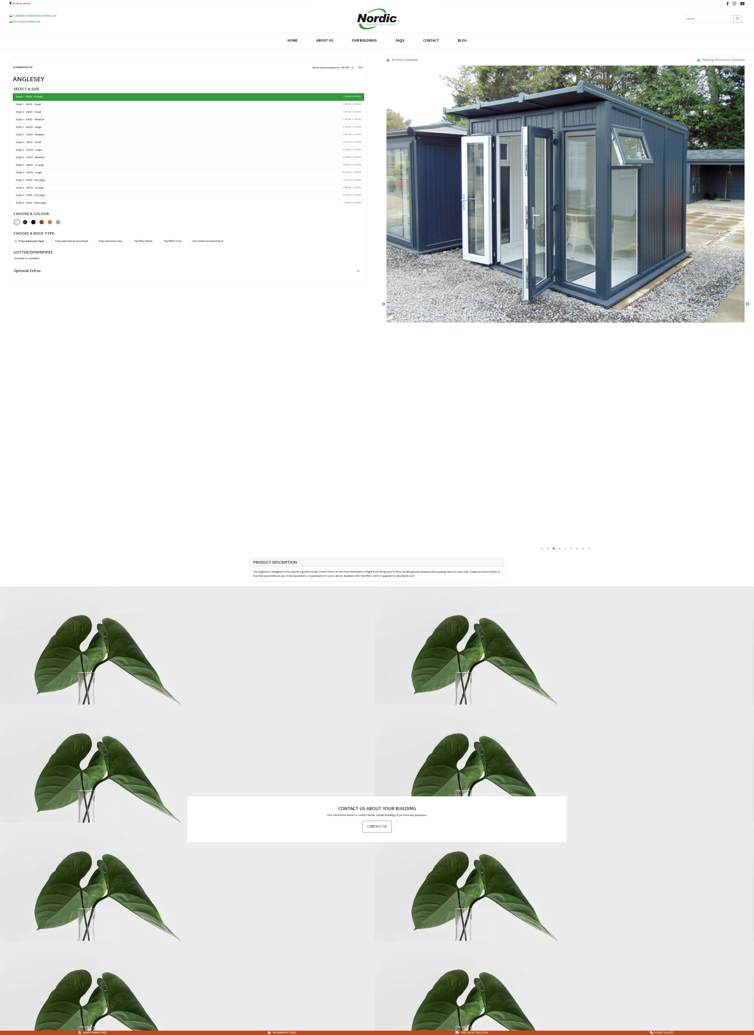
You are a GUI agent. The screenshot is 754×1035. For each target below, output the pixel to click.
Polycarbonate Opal (31, 241)
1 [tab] (542, 549)
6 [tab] (571, 549)
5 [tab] (565, 549)
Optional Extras (27, 270)
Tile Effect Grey (172, 241)
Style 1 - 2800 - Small (188, 104)
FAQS (400, 40)
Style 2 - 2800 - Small (188, 112)
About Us (324, 40)
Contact (431, 40)
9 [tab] (589, 549)
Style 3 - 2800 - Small (188, 142)
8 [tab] (583, 549)
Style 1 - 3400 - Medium (188, 119)
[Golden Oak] (42, 222)
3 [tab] (554, 549)
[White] (17, 222)
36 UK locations (21, 3)
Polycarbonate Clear (110, 241)
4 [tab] (560, 549)
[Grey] (25, 222)
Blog (462, 40)
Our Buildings (364, 40)
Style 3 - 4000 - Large (188, 172)
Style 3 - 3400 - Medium (188, 157)
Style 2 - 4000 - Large (188, 150)
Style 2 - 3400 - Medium (188, 134)
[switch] (354, 67)
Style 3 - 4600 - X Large (188, 187)
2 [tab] (548, 549)
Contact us (377, 827)
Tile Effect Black (143, 241)
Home (292, 40)
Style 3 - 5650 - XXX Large (188, 203)
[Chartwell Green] (58, 222)
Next (747, 304)
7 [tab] (577, 549)
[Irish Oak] (50, 222)
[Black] (33, 222)
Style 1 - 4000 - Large (188, 127)
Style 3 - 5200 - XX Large (188, 195)
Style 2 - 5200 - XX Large (188, 180)
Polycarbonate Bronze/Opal (71, 241)
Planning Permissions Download (34, 16)
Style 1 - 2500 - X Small (188, 96)
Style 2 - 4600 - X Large (188, 165)
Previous (383, 304)
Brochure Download (26, 22)
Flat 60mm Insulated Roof (207, 241)
